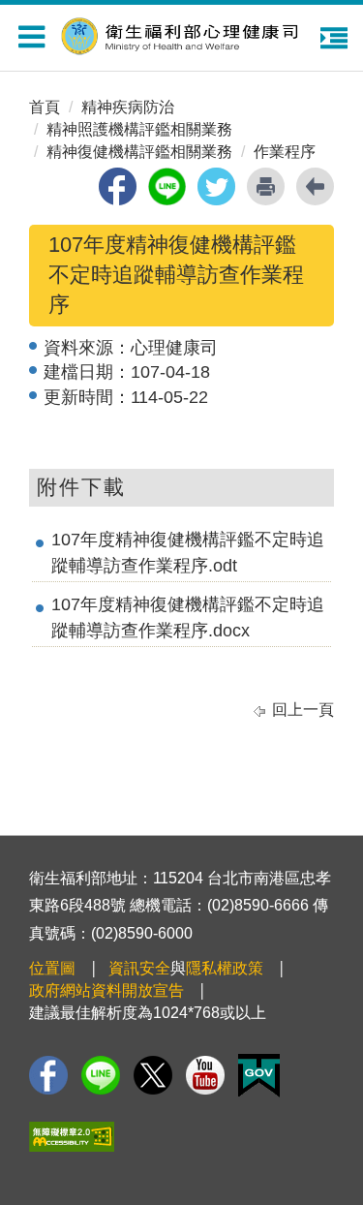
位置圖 (52, 968)
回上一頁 (303, 709)
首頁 (44, 107)
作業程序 (285, 151)
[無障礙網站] (71, 1137)
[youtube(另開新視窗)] (205, 1075)
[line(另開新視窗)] (167, 186)
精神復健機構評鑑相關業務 (139, 151)
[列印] (266, 186)
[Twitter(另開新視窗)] (153, 1075)
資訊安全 (139, 968)
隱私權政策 (224, 968)
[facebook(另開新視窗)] (117, 186)
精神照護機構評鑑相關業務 (139, 129)
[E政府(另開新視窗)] (259, 1075)
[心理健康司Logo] (191, 33)
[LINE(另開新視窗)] (100, 1075)
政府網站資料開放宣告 (106, 990)
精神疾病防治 (127, 107)
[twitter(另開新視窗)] (216, 186)
